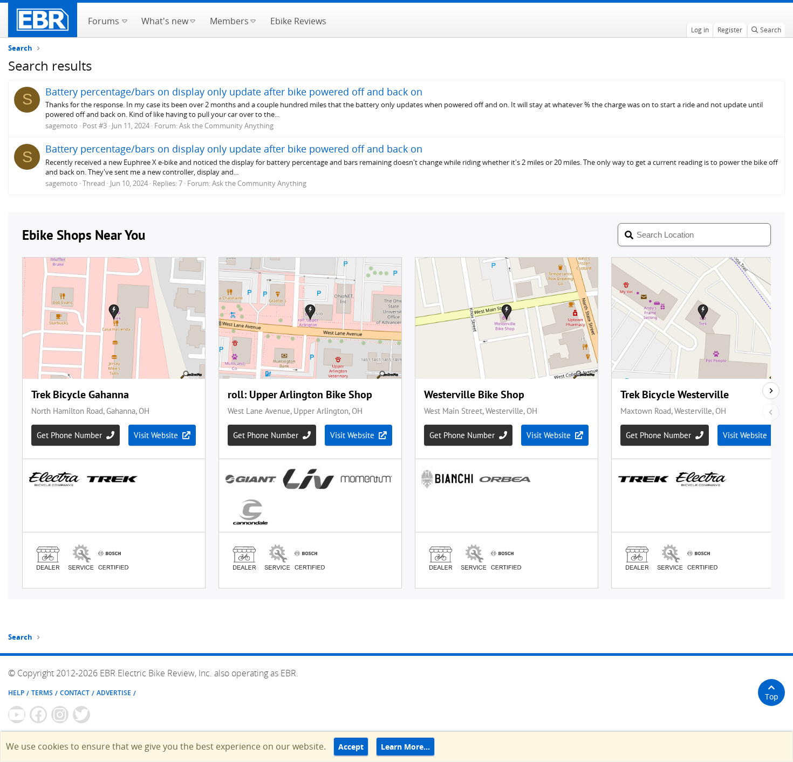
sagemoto (61, 125)
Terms (42, 692)
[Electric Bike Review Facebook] (38, 714)
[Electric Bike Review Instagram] (60, 714)
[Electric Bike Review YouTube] (16, 714)
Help (16, 692)
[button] (124, 20)
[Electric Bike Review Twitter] (81, 714)
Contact (75, 692)
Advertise (114, 692)
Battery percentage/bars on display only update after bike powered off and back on (233, 91)
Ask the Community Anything (226, 125)
